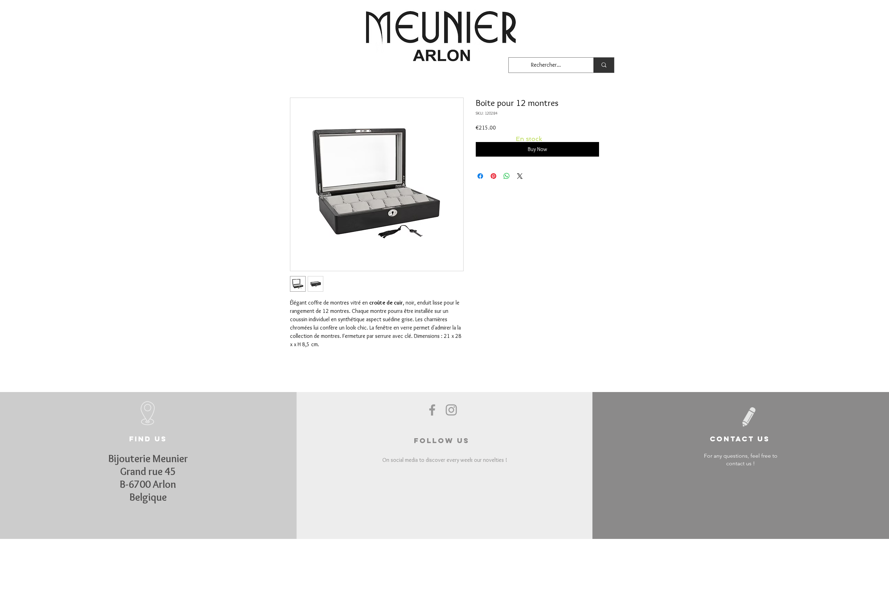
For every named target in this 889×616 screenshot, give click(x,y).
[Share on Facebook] (480, 176)
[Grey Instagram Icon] (451, 409)
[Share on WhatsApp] (506, 176)
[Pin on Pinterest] (493, 176)
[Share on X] (520, 176)
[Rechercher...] (603, 65)
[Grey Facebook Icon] (432, 409)
